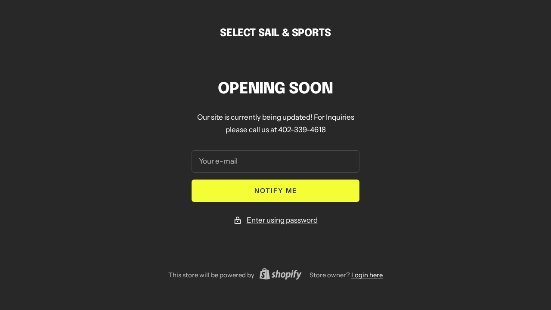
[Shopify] (278, 275)
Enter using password (282, 220)
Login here (367, 275)
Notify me (275, 190)
